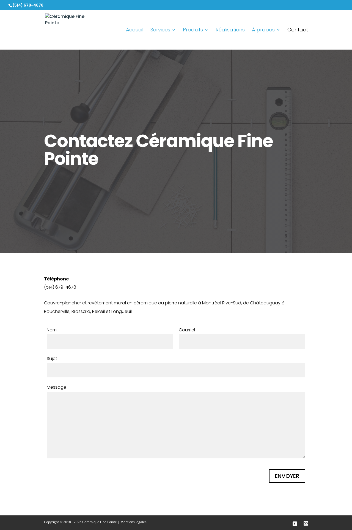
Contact (297, 30)
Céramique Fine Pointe (99, 522)
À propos (263, 30)
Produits (193, 30)
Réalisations (230, 30)
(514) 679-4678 (28, 5)
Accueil (134, 30)
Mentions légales (133, 522)
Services (160, 30)
